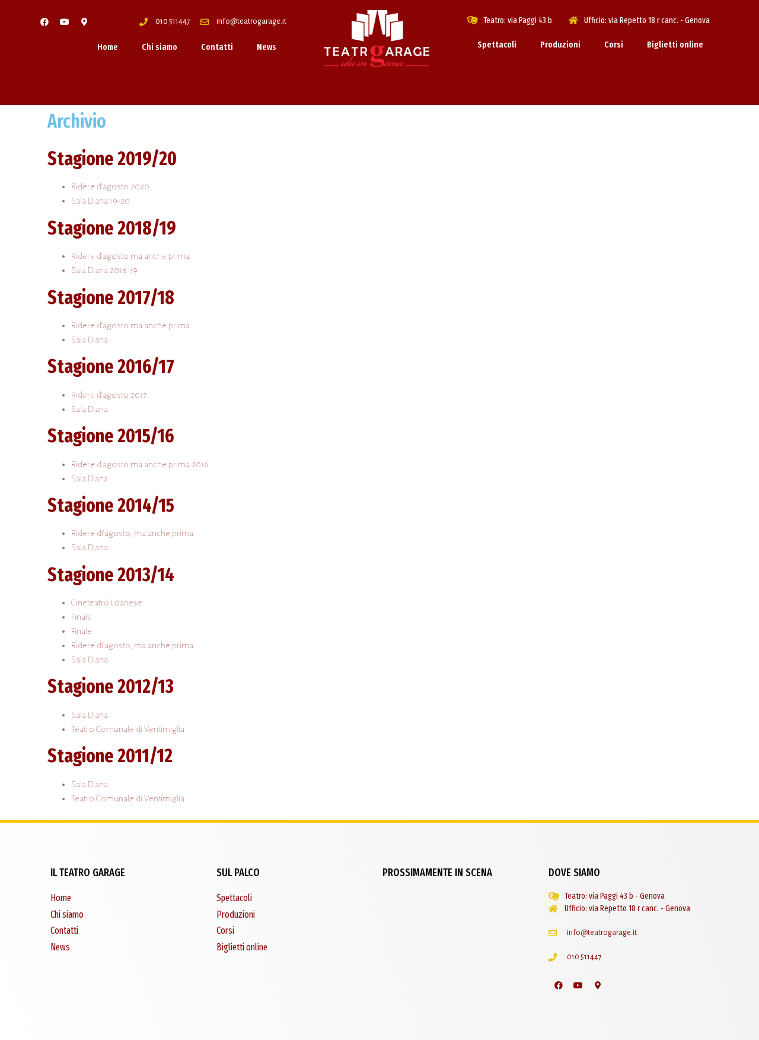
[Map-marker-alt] (85, 22)
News (266, 47)
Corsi (613, 44)
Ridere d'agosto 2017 (108, 394)
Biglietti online (675, 44)
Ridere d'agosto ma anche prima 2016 (140, 464)
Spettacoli (496, 44)
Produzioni (560, 44)
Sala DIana (89, 409)
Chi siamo (159, 47)
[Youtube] (65, 22)
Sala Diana (89, 339)
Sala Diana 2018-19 (104, 270)
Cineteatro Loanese (106, 602)
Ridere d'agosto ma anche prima (130, 256)
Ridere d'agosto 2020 (110, 186)
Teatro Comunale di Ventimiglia (127, 729)
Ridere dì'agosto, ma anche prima (132, 533)
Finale (81, 617)
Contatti (217, 47)
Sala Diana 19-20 (100, 200)
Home (107, 47)
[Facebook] (44, 22)
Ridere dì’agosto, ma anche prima (132, 645)
